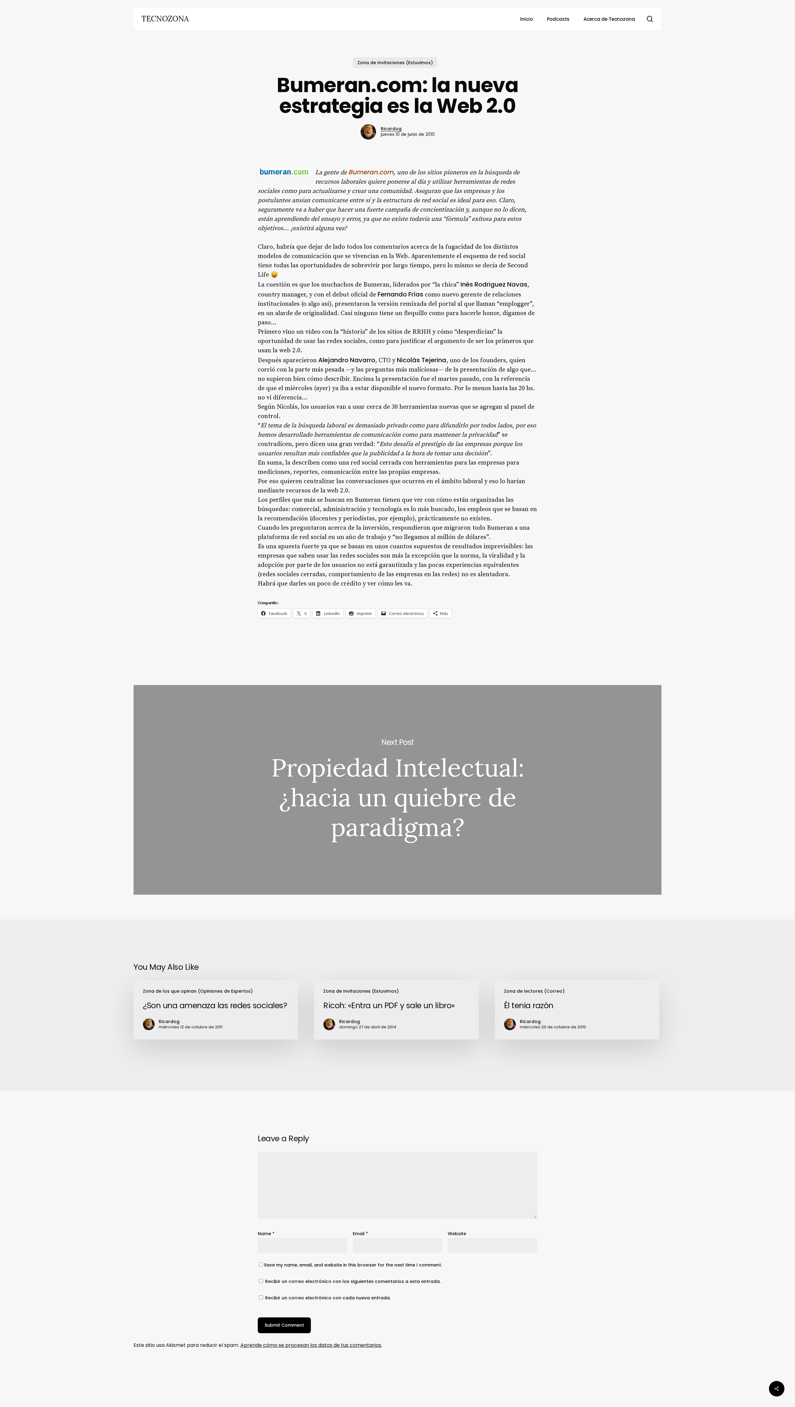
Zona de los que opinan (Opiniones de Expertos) (198, 991)
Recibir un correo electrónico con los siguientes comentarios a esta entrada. (353, 1281)
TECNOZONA (165, 19)
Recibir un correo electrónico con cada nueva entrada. (328, 1298)
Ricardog (391, 129)
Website (457, 1234)
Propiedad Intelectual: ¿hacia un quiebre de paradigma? (397, 790)
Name (266, 1234)
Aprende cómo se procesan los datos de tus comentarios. (311, 1345)
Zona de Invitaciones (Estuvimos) (395, 63)
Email (360, 1234)
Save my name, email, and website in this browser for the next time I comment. (353, 1265)
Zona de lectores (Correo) (534, 991)
